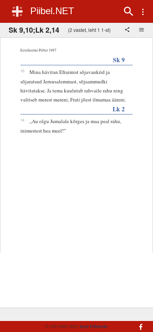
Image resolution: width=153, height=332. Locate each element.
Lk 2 (119, 108)
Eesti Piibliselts (94, 326)
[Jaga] (128, 30)
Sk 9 (119, 59)
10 (22, 71)
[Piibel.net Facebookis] (137, 323)
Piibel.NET (52, 11)
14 (22, 120)
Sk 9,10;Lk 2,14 (34, 30)
